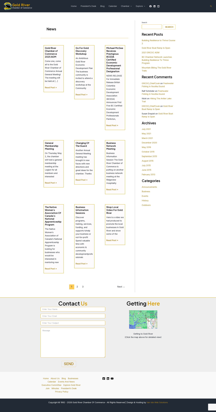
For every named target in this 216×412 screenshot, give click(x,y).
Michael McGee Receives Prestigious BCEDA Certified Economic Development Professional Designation (114, 60)
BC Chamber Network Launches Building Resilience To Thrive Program (157, 60)
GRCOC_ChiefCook (151, 83)
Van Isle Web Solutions (157, 402)
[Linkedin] (154, 6)
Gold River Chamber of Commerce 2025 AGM (51, 52)
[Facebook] (150, 6)
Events (145, 196)
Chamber (125, 6)
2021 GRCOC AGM (150, 52)
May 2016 (146, 147)
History (145, 200)
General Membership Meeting (51, 145)
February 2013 (148, 174)
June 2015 (146, 170)
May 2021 (146, 133)
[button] (130, 6)
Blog (102, 6)
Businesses (73, 378)
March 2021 (147, 138)
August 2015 (147, 161)
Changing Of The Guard (82, 144)
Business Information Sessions (82, 210)
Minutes (55, 388)
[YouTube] (158, 6)
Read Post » (51, 87)
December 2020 (149, 142)
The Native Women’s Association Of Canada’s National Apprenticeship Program (53, 216)
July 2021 (146, 129)
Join (48, 388)
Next (121, 286)
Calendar (113, 6)
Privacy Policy (61, 391)
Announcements (149, 187)
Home (73, 6)
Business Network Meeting (111, 145)
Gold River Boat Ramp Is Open (156, 48)
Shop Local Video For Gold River (114, 210)
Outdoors (146, 205)
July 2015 (146, 165)
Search (144, 22)
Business (146, 191)
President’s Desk (88, 6)
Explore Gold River (72, 385)
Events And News (66, 381)
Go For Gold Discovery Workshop (82, 51)
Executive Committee (51, 385)
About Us (55, 378)
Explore (139, 6)
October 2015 (148, 152)
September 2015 (149, 156)
